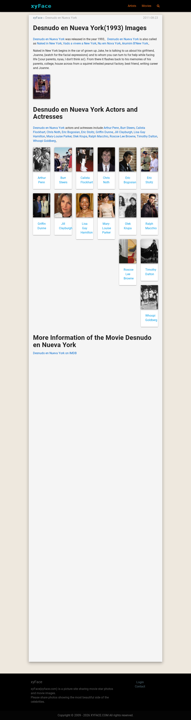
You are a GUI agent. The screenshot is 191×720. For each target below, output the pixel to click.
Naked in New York (49, 43)
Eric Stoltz (87, 132)
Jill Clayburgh (123, 132)
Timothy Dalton (147, 136)
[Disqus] (95, 502)
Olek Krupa (80, 136)
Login (140, 682)
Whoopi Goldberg (44, 141)
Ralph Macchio (98, 136)
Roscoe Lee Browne (122, 136)
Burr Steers (127, 128)
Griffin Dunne (104, 132)
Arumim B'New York (135, 43)
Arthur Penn (111, 128)
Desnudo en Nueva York (49, 39)
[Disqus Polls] (95, 405)
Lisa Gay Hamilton (87, 228)
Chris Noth (53, 132)
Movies (146, 6)
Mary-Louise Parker (59, 136)
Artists (132, 6)
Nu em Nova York (109, 43)
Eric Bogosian (71, 132)
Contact (140, 686)
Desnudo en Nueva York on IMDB (55, 353)
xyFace (37, 18)
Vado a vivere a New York (79, 43)
